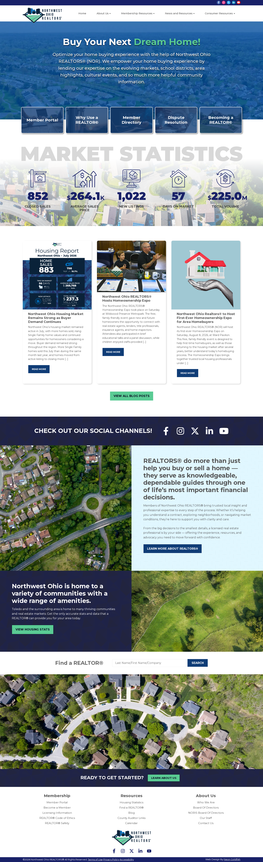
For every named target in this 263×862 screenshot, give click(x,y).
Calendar (131, 823)
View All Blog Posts (132, 396)
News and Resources (179, 13)
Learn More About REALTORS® (172, 548)
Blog (131, 812)
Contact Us (205, 823)
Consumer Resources (219, 13)
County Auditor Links (131, 818)
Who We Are (206, 802)
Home (82, 13)
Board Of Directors (206, 807)
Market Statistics (131, 153)
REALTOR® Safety (57, 823)
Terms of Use (95, 859)
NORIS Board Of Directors (206, 812)
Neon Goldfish (232, 859)
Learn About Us (163, 778)
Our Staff (206, 818)
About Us (103, 13)
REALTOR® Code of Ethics (57, 818)
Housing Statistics (131, 802)
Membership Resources (136, 13)
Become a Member (57, 807)
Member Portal (57, 802)
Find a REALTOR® (79, 663)
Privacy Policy (111, 859)
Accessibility (127, 859)
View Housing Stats (33, 629)
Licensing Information (57, 812)
